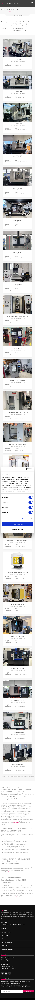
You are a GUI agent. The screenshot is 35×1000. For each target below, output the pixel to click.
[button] (17, 15)
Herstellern (11, 871)
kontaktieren (16, 897)
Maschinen (4, 12)
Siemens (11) (16, 26)
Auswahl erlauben (17, 529)
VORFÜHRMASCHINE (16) (19, 30)
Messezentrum (6, 932)
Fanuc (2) (15, 22)
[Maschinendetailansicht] (17, 55)
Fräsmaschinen (13, 12)
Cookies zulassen (18, 524)
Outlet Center (10, 3)
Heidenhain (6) (25, 22)
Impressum (5, 945)
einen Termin (16, 822)
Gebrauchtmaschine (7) (19, 28)
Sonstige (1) (26, 26)
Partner (4, 939)
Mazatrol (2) (24, 24)
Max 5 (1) (15, 24)
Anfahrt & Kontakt (7, 942)
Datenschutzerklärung (8, 949)
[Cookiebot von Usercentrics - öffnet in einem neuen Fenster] (26, 469)
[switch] (30, 502)
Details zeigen (26, 519)
